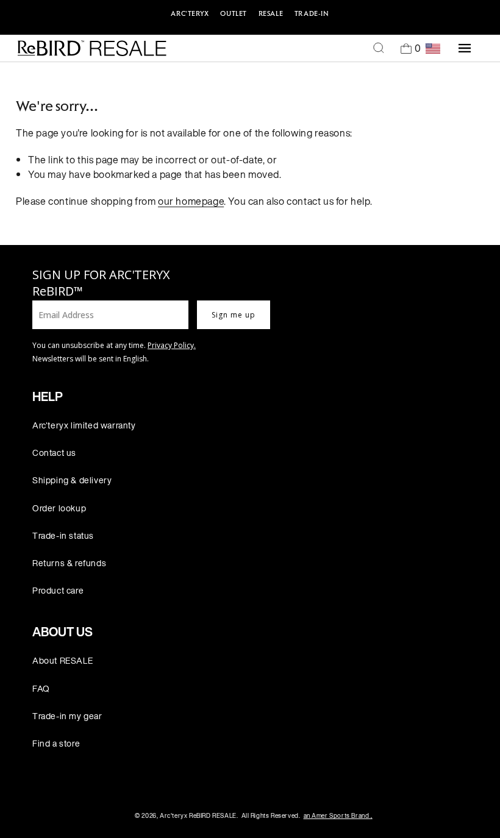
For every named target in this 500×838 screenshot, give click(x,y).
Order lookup (59, 508)
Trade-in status (63, 535)
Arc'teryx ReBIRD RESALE (198, 815)
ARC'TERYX (190, 13)
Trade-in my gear (67, 715)
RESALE (271, 13)
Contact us (54, 452)
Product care (58, 590)
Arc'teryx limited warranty (84, 425)
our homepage (191, 201)
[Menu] (464, 48)
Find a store (56, 743)
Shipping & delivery (72, 480)
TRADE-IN (312, 13)
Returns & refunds (69, 562)
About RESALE (62, 660)
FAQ (41, 688)
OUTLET (233, 13)
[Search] (378, 48)
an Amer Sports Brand (338, 815)
